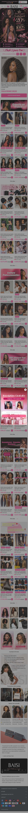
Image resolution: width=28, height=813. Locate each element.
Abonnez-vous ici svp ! (14, 416)
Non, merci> (14, 419)
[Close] (25, 389)
